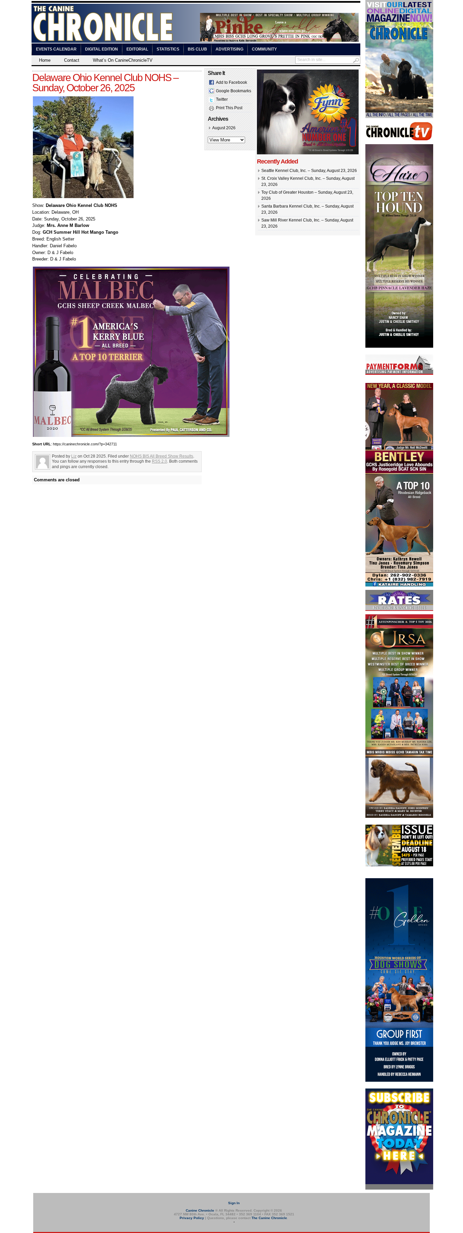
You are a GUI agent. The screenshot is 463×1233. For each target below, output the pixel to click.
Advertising (229, 49)
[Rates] (399, 609)
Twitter (222, 99)
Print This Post (229, 107)
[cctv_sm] (399, 139)
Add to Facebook (231, 82)
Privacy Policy (192, 1218)
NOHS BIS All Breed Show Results (161, 456)
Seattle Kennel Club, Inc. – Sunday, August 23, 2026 (309, 170)
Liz (74, 456)
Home (45, 60)
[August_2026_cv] (399, 116)
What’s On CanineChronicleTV (123, 60)
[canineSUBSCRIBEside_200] (399, 1188)
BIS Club (197, 49)
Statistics (168, 49)
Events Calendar (56, 49)
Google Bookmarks (233, 91)
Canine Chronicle (200, 1210)
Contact (71, 60)
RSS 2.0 (159, 461)
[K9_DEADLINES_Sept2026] (399, 865)
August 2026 (224, 128)
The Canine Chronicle (269, 1218)
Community (264, 49)
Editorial (137, 49)
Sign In (234, 1203)
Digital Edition (101, 49)
